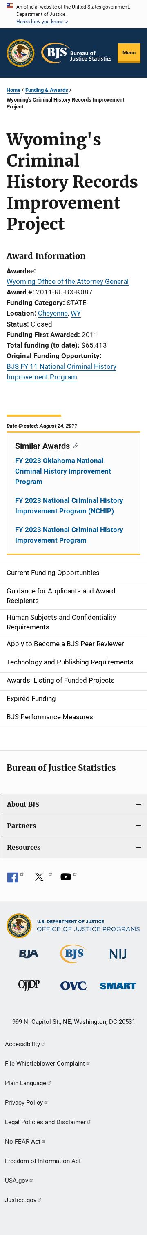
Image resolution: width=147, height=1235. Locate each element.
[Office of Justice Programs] (21, 53)
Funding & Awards (46, 90)
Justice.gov (20, 1200)
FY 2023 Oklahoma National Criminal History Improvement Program (63, 471)
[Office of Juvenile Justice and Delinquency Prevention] (29, 992)
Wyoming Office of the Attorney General (68, 281)
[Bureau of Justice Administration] (28, 960)
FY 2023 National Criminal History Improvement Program (69, 535)
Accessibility (22, 1044)
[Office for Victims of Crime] (73, 991)
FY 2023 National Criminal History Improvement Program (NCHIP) (69, 505)
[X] (42, 880)
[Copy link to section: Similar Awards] (74, 445)
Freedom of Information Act (43, 1161)
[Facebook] (15, 880)
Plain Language (25, 1083)
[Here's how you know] (73, 14)
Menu (129, 53)
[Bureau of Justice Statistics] (73, 965)
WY (76, 313)
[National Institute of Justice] (118, 960)
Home (13, 90)
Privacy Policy (24, 1102)
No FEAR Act (22, 1141)
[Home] (76, 53)
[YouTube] (69, 880)
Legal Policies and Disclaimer (45, 1122)
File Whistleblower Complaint (45, 1063)
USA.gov (16, 1180)
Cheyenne (53, 313)
